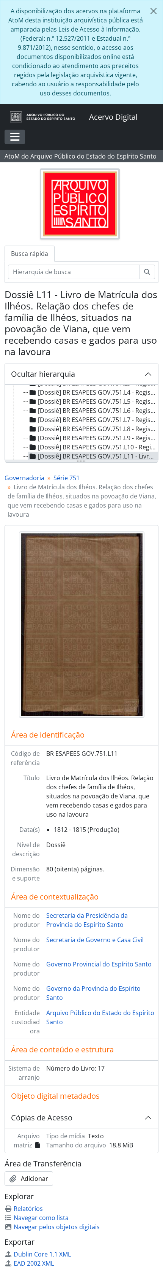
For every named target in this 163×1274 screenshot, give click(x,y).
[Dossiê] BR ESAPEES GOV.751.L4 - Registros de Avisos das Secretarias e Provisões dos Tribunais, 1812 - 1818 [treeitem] (98, 392)
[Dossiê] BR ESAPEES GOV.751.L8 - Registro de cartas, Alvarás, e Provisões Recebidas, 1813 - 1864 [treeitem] (98, 429)
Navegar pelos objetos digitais (57, 1227)
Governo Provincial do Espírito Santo (99, 964)
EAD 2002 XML (34, 1263)
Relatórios (28, 1208)
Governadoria (24, 478)
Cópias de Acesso (41, 1117)
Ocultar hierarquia (43, 374)
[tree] (81, 423)
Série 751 (66, 478)
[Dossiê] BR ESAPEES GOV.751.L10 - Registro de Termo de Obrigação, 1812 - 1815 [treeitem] (98, 447)
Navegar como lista (41, 1218)
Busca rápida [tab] (29, 253)
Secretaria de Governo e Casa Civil (95, 940)
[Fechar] (153, 11)
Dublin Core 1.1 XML (42, 1254)
